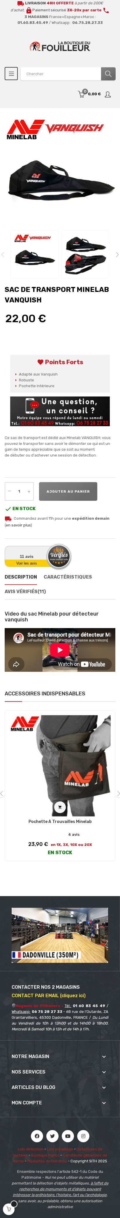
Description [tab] (21, 577)
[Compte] (108, 94)
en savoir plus (18, 525)
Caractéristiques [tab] (68, 577)
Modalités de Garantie (47, 1161)
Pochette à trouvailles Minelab (60, 821)
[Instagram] (83, 1136)
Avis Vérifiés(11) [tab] (25, 591)
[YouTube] (68, 1136)
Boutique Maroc (45, 1155)
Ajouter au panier (68, 491)
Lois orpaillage (60, 1149)
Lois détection (30, 1149)
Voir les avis (26, 563)
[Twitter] (52, 1136)
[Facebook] (37, 1136)
